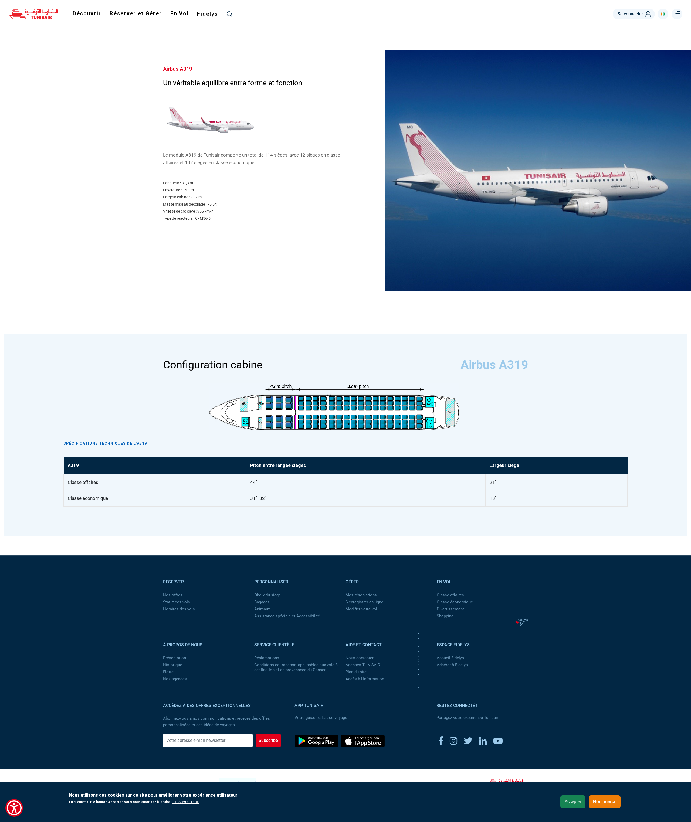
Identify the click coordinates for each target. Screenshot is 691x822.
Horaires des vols (179, 609)
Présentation (174, 657)
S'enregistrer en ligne (364, 602)
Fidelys (207, 14)
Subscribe (268, 740)
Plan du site (356, 672)
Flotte (168, 672)
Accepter (573, 801)
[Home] (34, 17)
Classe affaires (450, 595)
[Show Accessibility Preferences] (14, 808)
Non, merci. (604, 801)
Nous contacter (360, 657)
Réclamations (266, 657)
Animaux (262, 609)
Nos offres (172, 595)
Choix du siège (267, 595)
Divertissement (450, 609)
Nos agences (175, 679)
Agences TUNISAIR (363, 665)
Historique (172, 665)
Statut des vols (176, 602)
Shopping (445, 616)
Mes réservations (361, 595)
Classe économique (455, 602)
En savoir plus (185, 802)
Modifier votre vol (361, 609)
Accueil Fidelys (450, 657)
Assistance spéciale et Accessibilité (287, 616)
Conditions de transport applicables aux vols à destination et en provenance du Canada (296, 667)
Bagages (262, 602)
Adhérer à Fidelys (452, 665)
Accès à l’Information (365, 679)
